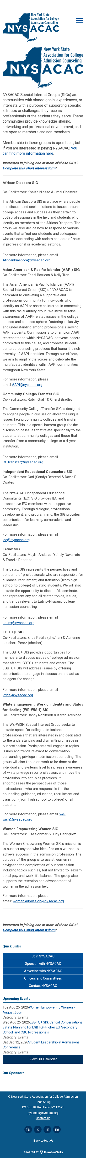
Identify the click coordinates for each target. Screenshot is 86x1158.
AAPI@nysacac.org (27, 385)
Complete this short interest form (29, 168)
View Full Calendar (43, 1059)
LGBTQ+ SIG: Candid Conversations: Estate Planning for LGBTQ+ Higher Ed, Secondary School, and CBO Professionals (43, 1027)
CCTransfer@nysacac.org (23, 462)
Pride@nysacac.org (18, 695)
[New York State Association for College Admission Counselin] (31, 40)
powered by (31, 1151)
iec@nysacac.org (16, 540)
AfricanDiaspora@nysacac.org (26, 260)
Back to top (41, 1140)
